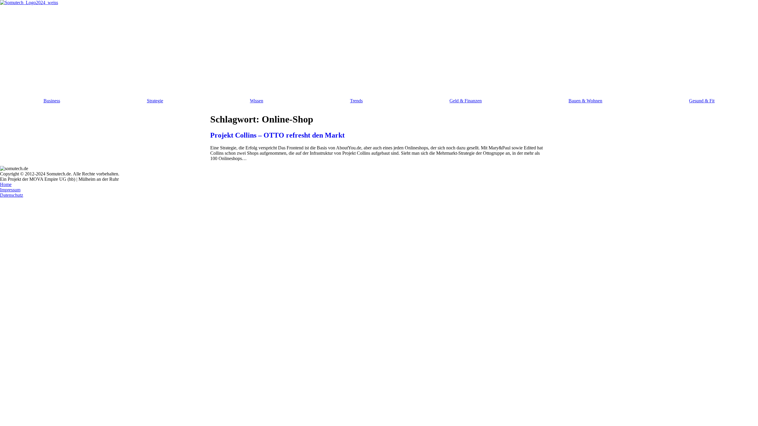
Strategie (155, 100)
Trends (356, 100)
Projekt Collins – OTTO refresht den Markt (277, 135)
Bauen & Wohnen (585, 100)
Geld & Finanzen (465, 100)
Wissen (256, 100)
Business (52, 100)
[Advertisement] (379, 49)
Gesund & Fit (701, 100)
